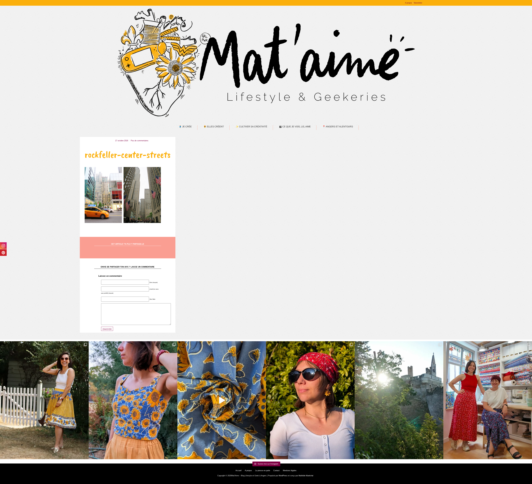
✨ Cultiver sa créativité (251, 126)
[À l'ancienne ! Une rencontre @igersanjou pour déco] (399, 400)
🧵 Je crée (185, 126)
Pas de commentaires (139, 141)
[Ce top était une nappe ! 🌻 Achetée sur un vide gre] (133, 400)
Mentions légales (289, 470)
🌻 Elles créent (214, 126)
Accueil (238, 470)
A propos (408, 3)
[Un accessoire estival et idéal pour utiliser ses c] (310, 400)
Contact (276, 470)
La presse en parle (262, 470)
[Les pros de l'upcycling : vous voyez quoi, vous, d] (221, 400)
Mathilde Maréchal (306, 476)
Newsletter (418, 3)
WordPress (283, 476)
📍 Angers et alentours (338, 126)
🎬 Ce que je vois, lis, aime (295, 126)
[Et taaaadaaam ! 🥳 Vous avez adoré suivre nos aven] (487, 400)
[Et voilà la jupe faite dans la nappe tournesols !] (44, 400)
